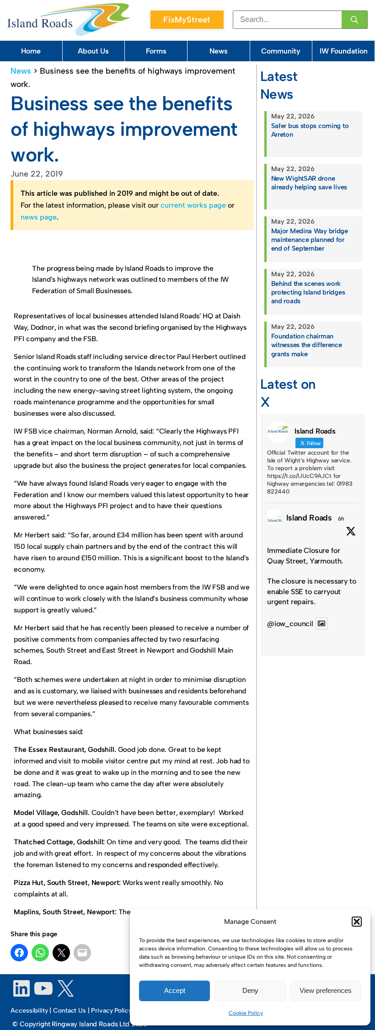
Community (280, 51)
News (218, 51)
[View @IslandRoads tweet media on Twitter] (321, 623)
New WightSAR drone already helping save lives (309, 182)
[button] (356, 921)
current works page (193, 205)
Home (31, 51)
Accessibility (29, 1010)
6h (341, 518)
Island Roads (309, 517)
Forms (156, 51)
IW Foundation (344, 51)
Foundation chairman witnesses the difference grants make (306, 345)
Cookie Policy (246, 1013)
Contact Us (69, 1010)
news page (39, 217)
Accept (174, 990)
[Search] (354, 19)
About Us (93, 51)
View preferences (326, 990)
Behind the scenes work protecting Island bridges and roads (308, 292)
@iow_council (290, 623)
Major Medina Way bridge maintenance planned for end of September (309, 239)
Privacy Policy (111, 1010)
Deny (250, 990)
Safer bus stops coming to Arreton (310, 130)
